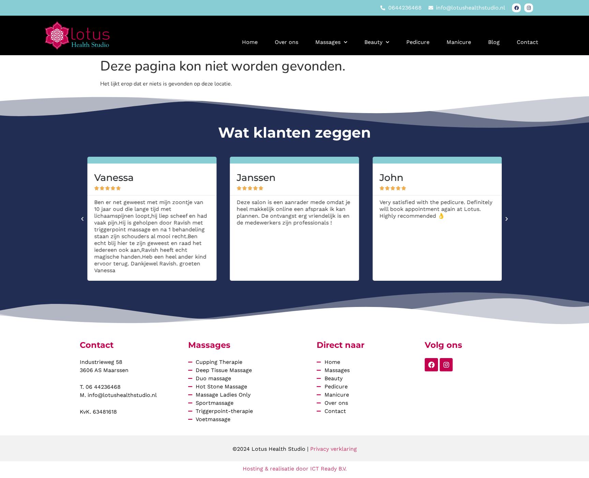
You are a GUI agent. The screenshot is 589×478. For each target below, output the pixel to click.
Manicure (459, 42)
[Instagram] (528, 7)
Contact (527, 42)
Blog (494, 42)
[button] (82, 218)
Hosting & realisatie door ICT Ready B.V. (295, 468)
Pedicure (417, 42)
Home (250, 42)
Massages (328, 42)
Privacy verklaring (333, 449)
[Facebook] (516, 7)
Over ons (286, 42)
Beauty (373, 42)
